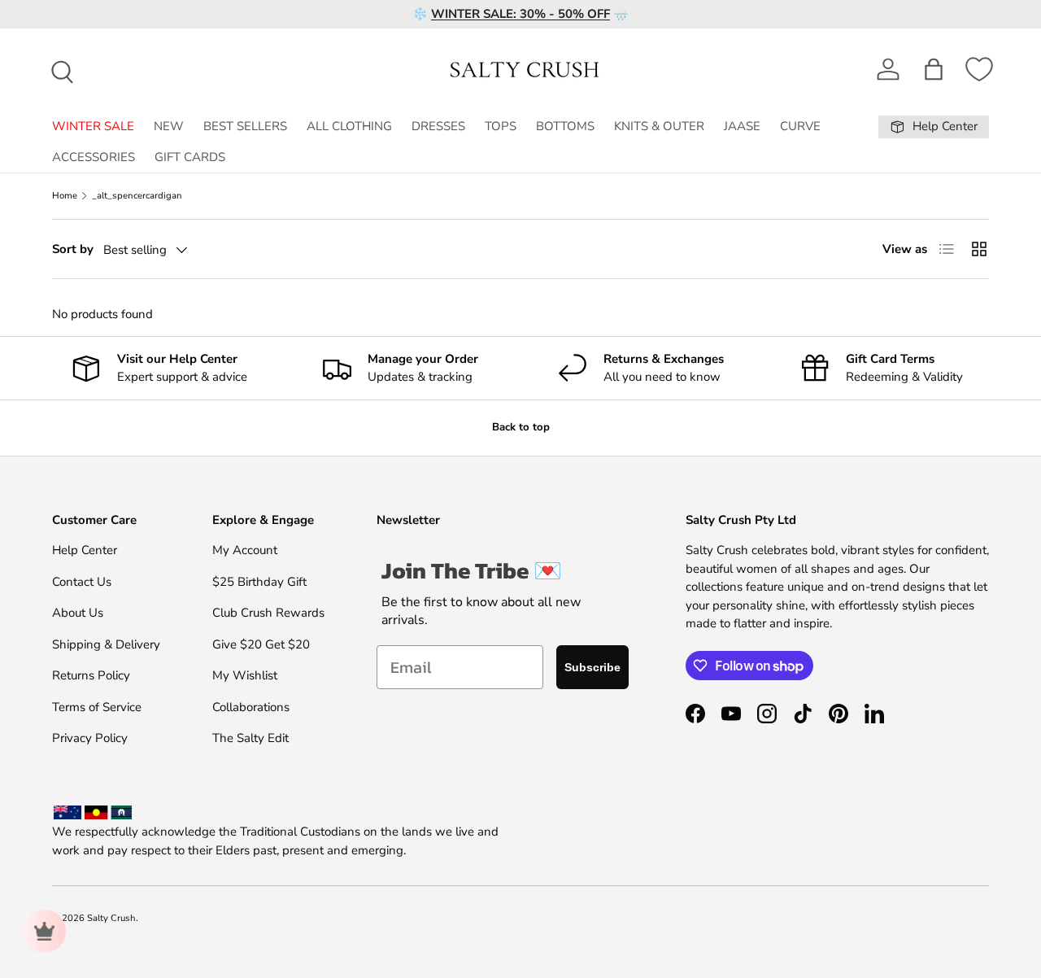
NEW (169, 126)
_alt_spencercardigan (137, 195)
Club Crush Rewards (268, 613)
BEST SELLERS (245, 126)
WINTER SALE (93, 126)
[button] (934, 69)
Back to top (521, 427)
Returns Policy (91, 675)
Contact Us (81, 582)
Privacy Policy (90, 738)
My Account (244, 550)
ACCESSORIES (93, 157)
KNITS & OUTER (659, 126)
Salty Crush (111, 918)
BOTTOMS (565, 126)
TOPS (500, 126)
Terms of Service (97, 707)
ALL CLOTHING (349, 126)
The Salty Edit (250, 738)
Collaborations (251, 707)
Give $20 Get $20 (261, 644)
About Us (77, 613)
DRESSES (438, 126)
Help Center (84, 550)
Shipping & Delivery (106, 644)
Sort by (73, 249)
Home (64, 195)
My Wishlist (244, 675)
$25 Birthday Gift (259, 582)
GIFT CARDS (190, 157)
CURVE (800, 126)
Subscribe (592, 667)
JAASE (742, 126)
